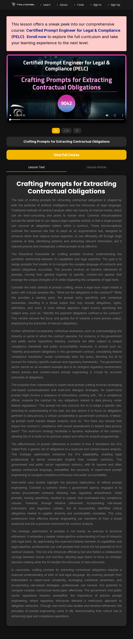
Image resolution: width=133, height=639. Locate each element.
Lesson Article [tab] (96, 167)
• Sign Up (114, 5)
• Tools (79, 5)
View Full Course (66, 155)
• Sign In (95, 5)
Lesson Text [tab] (36, 167)
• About (62, 5)
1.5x (66, 130)
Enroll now (36, 36)
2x (77, 130)
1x (55, 130)
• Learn (45, 5)
